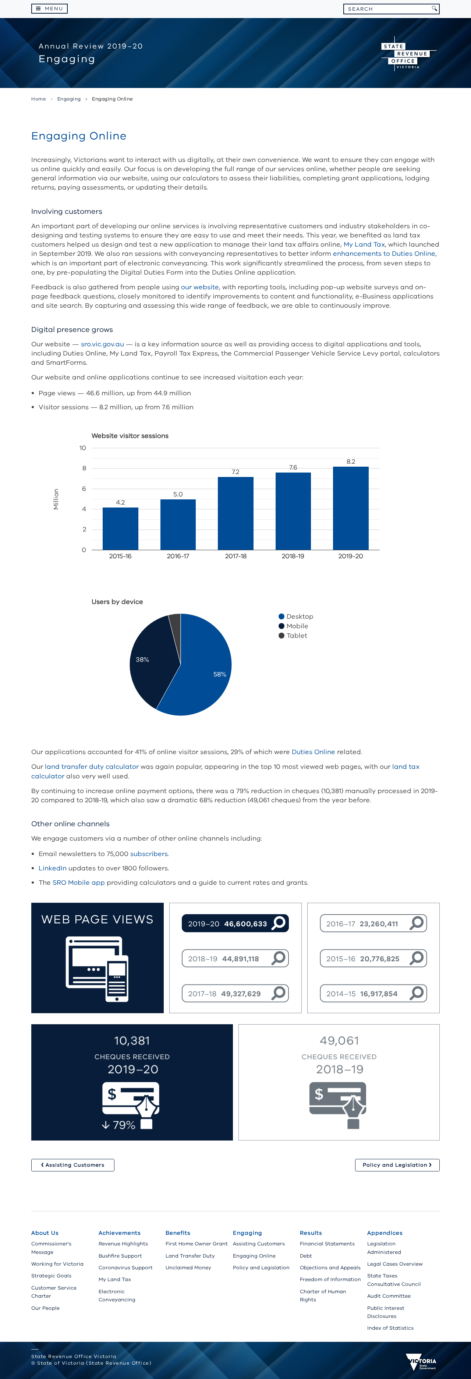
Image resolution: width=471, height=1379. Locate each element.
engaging (69, 99)
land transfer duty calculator (92, 766)
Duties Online (313, 751)
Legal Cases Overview (395, 1263)
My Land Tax (364, 244)
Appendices (385, 1233)
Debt (306, 1255)
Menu (54, 8)
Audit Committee (389, 1296)
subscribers (149, 853)
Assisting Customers (259, 1243)
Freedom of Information (330, 1279)
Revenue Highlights (123, 1243)
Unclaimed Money (188, 1267)
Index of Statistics (390, 1328)
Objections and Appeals (330, 1267)
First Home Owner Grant (197, 1243)
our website (200, 287)
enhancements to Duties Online (384, 253)
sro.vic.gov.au (102, 344)
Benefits (178, 1233)
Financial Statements (327, 1243)
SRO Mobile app (79, 882)
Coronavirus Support (126, 1267)
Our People (45, 1308)
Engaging (247, 1233)
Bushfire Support (120, 1255)
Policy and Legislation (261, 1267)
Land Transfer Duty (190, 1255)
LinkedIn (53, 868)
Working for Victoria (57, 1263)
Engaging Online (254, 1255)
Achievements (120, 1233)
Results (311, 1233)
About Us (45, 1233)
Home (38, 99)
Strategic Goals (51, 1275)
